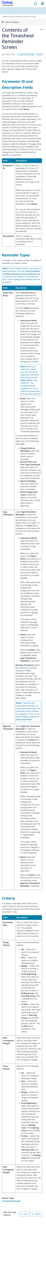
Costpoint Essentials (26, 54)
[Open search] (35, 3)
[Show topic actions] (41, 29)
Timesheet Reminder (11, 1201)
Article (39, 54)
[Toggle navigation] (42, 3)
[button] (23, 22)
